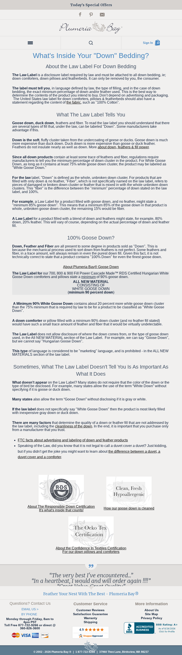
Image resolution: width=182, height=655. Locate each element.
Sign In (148, 42)
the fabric (73, 102)
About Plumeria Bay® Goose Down (91, 267)
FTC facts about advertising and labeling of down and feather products (73, 440)
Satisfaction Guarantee (90, 614)
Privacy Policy (151, 618)
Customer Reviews (90, 610)
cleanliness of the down (73, 426)
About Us (151, 610)
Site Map (151, 614)
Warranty (90, 618)
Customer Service (90, 604)
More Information (151, 604)
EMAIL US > (30, 609)
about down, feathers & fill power (123, 147)
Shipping (90, 622)
